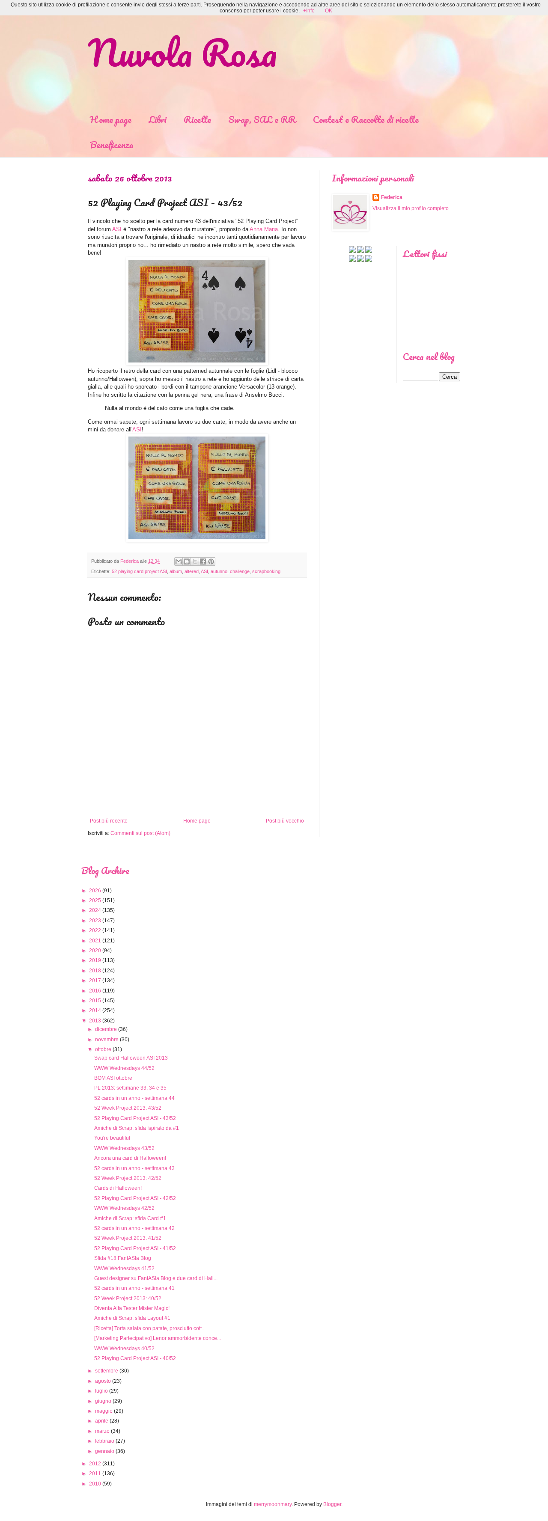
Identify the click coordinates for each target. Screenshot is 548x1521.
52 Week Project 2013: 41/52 (127, 1238)
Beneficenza (112, 144)
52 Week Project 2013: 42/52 (127, 1178)
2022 (95, 930)
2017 (95, 980)
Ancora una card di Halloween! (130, 1158)
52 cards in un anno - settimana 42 (134, 1228)
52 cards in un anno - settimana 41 (134, 1288)
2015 (95, 1001)
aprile (101, 1421)
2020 (95, 951)
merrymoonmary (273, 1504)
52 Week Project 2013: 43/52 (127, 1108)
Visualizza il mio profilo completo (410, 208)
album (176, 571)
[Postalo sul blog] (186, 561)
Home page (110, 119)
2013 (95, 1021)
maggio (104, 1411)
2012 (95, 1464)
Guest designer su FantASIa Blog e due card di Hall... (155, 1278)
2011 (95, 1473)
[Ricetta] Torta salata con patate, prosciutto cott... (150, 1328)
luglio (101, 1391)
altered (192, 571)
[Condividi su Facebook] (203, 561)
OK (328, 11)
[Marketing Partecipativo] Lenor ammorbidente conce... (157, 1338)
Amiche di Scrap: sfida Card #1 (130, 1218)
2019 (95, 960)
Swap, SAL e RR (262, 119)
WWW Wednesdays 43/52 (124, 1148)
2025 (95, 900)
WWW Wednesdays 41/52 (124, 1268)
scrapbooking (266, 571)
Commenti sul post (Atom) (140, 833)
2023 (95, 921)
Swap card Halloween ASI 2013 (131, 1058)
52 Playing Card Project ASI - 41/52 (135, 1248)
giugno (103, 1401)
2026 (95, 891)
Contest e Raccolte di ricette (366, 119)
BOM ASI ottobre (113, 1078)
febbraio (104, 1441)
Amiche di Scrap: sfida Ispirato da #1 (136, 1128)
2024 (95, 910)
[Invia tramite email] (178, 561)
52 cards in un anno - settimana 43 (134, 1168)
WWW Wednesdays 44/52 (124, 1068)
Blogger (332, 1504)
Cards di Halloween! (118, 1188)
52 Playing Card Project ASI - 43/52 (135, 1118)
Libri (158, 119)
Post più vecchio (285, 821)
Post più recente (109, 821)
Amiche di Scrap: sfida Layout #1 (132, 1318)
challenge (240, 571)
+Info (309, 11)
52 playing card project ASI (139, 571)
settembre (106, 1371)
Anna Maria (264, 229)
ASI (117, 229)
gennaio (104, 1451)
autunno (219, 571)
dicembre (106, 1029)
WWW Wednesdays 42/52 (124, 1208)
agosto (103, 1381)
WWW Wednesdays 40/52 (124, 1349)
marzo (102, 1431)
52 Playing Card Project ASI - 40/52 (135, 1358)
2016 (95, 991)
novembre (107, 1040)
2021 (95, 941)
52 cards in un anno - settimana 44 (134, 1098)
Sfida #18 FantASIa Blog (122, 1258)
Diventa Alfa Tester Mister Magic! (132, 1308)
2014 (95, 1010)
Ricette (197, 119)
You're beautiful (112, 1138)
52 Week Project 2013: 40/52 (127, 1298)
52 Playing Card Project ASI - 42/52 (135, 1198)
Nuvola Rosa (182, 52)
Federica (391, 197)
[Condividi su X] (195, 561)
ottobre (103, 1049)
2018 (95, 971)
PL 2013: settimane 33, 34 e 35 (130, 1088)
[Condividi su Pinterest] (211, 561)
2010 (95, 1484)
